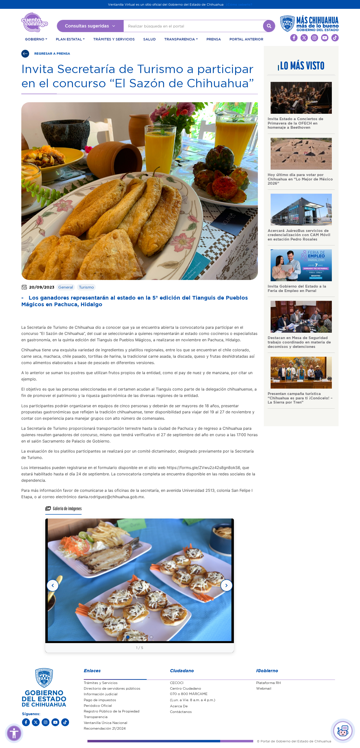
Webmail (263, 688)
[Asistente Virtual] (343, 731)
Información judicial (101, 694)
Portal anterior (246, 39)
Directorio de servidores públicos (112, 688)
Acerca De (179, 706)
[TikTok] (65, 722)
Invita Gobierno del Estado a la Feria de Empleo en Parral (297, 288)
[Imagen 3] (139, 637)
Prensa (213, 39)
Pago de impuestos (100, 699)
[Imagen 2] (133, 637)
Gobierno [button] (34, 39)
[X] (36, 722)
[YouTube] (55, 722)
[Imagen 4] (145, 637)
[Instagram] (45, 722)
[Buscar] (269, 26)
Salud (149, 39)
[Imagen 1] (128, 637)
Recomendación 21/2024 (105, 728)
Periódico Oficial (98, 705)
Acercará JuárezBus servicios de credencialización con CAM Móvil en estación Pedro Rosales (299, 235)
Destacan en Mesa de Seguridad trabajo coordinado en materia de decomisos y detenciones (299, 342)
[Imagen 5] (151, 637)
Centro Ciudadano (185, 688)
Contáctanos (181, 711)
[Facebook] (26, 722)
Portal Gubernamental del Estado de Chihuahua (34, 16)
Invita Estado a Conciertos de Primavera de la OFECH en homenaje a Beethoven (295, 123)
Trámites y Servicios (114, 39)
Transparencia (96, 716)
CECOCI (176, 682)
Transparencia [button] (179, 39)
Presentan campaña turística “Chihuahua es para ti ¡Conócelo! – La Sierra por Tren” (300, 398)
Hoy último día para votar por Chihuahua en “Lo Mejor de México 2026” (300, 179)
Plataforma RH (268, 682)
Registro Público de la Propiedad (111, 711)
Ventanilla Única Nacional (105, 722)
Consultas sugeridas (87, 26)
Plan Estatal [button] (69, 39)
